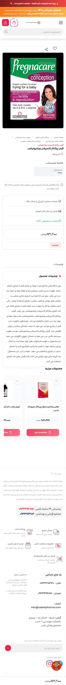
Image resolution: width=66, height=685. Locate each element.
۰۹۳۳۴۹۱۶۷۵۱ (26, 509)
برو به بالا (58, 473)
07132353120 (47, 583)
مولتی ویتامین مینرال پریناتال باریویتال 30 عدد (43, 408)
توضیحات (58, 264)
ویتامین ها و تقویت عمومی (30, 141)
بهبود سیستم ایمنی (22, 137)
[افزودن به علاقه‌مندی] (56, 381)
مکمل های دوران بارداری (54, 141)
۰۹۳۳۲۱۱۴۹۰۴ (27, 514)
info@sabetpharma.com (46, 607)
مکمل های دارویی (42, 137)
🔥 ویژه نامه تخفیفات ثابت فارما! (35, 3)
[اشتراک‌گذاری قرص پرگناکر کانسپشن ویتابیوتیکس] (46, 49)
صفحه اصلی (58, 137)
